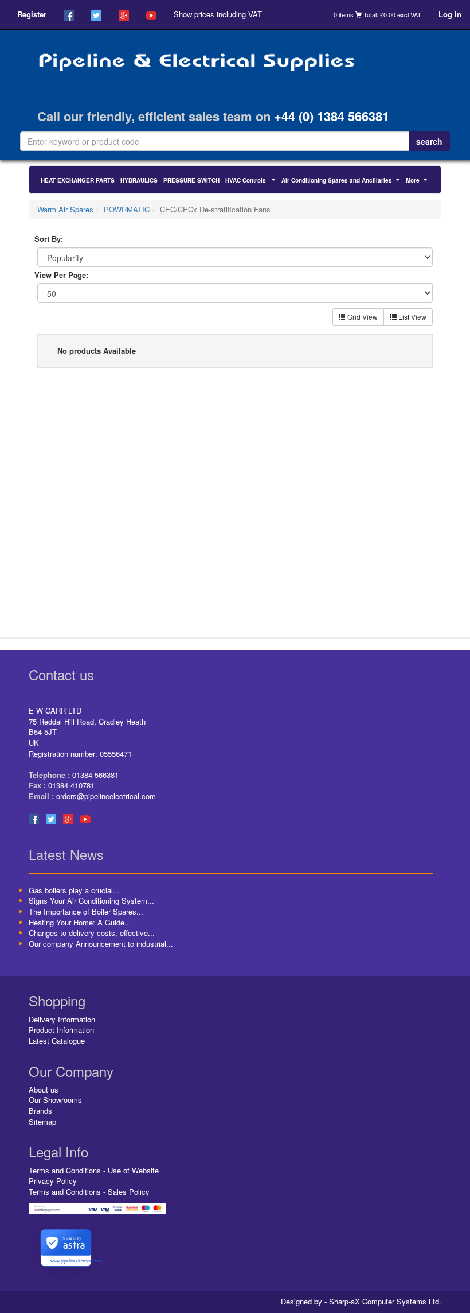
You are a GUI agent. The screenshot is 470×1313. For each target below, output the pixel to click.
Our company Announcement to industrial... (101, 943)
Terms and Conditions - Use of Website (94, 1170)
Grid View (362, 317)
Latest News (66, 854)
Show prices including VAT (218, 14)
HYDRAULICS (139, 180)
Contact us (61, 674)
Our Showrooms (55, 1099)
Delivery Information (62, 1019)
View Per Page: (61, 275)
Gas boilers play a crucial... (74, 890)
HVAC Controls (252, 181)
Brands (40, 1110)
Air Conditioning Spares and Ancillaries (342, 181)
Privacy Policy (53, 1180)
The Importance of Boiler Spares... (86, 911)
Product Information (61, 1029)
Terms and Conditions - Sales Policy (89, 1191)
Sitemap (42, 1121)
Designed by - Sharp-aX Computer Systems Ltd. (361, 1301)
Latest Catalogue (57, 1040)
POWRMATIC (127, 209)
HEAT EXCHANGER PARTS (78, 180)
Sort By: (48, 239)
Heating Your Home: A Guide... (80, 922)
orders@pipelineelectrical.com (106, 796)
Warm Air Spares (65, 209)
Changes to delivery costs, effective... (92, 932)
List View (411, 317)
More (418, 181)
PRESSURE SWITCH (191, 180)
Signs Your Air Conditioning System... (91, 900)
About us (43, 1089)
